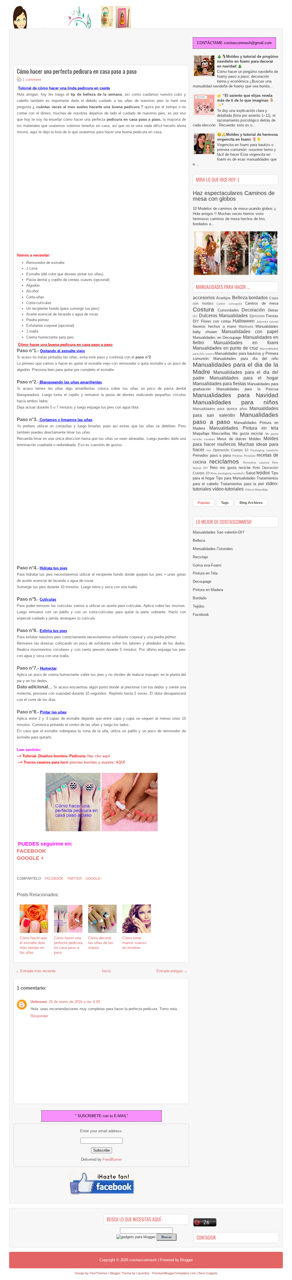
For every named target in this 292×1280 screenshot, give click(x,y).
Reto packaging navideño (228, 473)
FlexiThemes (99, 1273)
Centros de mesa (261, 303)
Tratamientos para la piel (243, 484)
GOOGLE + (30, 858)
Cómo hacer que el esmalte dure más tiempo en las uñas (33, 945)
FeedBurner (112, 1159)
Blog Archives (251, 503)
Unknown (39, 1002)
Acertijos (224, 298)
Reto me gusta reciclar (231, 467)
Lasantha (142, 1273)
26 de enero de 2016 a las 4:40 (74, 1002)
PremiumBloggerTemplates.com (174, 1273)
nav (209, 450)
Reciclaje (200, 557)
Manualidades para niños (235, 402)
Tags (225, 503)
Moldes (256, 439)
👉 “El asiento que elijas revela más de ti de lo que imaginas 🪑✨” (245, 100)
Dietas (273, 310)
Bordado (199, 598)
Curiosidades (230, 310)
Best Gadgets (208, 1273)
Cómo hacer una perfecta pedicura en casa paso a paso (77, 71)
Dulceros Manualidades (224, 315)
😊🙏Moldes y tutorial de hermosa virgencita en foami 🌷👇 (247, 136)
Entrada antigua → (172, 971)
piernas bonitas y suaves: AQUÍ (97, 762)
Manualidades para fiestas (220, 383)
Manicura (247, 326)
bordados (259, 297)
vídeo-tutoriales (228, 489)
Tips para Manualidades (236, 478)
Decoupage (202, 581)
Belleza (240, 297)
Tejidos (198, 606)
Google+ (93, 879)
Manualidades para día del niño (245, 358)
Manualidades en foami (246, 342)
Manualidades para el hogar (244, 378)
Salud (251, 473)
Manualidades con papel (250, 331)
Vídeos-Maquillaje (256, 489)
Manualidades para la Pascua (247, 389)
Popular (204, 503)
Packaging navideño (264, 450)
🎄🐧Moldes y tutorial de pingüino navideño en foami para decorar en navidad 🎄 (247, 61)
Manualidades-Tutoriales (213, 549)
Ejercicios (258, 316)
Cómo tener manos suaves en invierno (134, 943)
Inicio (106, 971)
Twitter (74, 879)
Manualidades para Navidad (235, 395)
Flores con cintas (217, 321)
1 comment (32, 79)
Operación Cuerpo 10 (231, 450)
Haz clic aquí (98, 756)
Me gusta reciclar (248, 433)
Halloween (245, 321)
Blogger (186, 1260)
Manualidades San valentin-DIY (219, 532)
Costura (205, 309)
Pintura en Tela (205, 573)
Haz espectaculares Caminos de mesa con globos (234, 196)
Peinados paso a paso (212, 455)
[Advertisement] (59, 47)
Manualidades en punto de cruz (226, 348)
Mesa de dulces (233, 439)
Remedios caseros (257, 462)
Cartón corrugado (230, 303)
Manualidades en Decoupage (218, 337)
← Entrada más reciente (35, 971)
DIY (196, 316)
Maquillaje (202, 433)
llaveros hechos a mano (216, 326)
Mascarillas (222, 433)
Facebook (53, 879)
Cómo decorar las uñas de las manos (100, 943)
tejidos (263, 472)
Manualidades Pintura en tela (243, 428)
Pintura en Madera (208, 590)
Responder (39, 1016)
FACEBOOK (31, 851)
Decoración (255, 309)
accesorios (204, 297)
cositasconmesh (143, 1260)
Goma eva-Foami (207, 565)
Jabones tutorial (268, 321)
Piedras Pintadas (244, 455)
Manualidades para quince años (221, 409)
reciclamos (226, 461)
